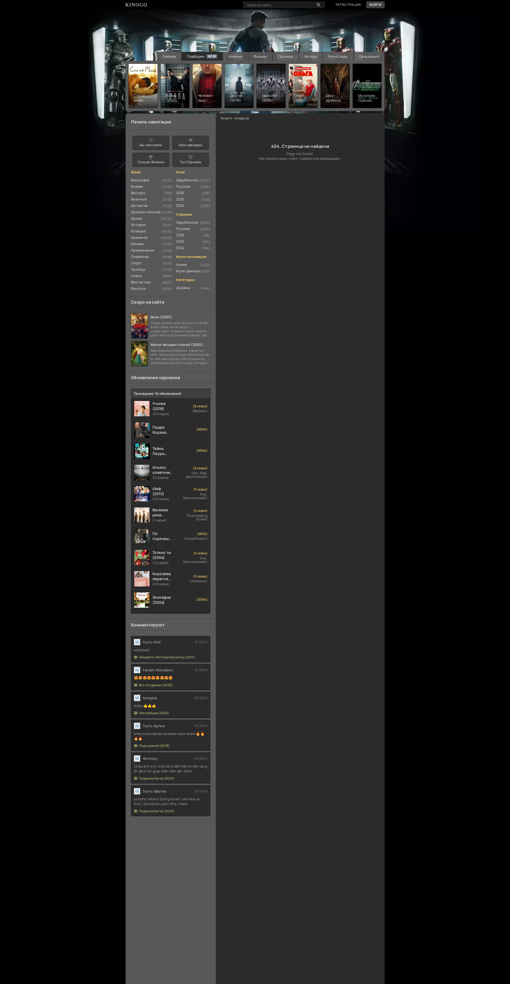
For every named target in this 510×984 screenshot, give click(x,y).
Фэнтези (138, 288)
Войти (375, 4)
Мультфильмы (188, 271)
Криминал (139, 237)
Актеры (310, 56)
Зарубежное (187, 180)
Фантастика (141, 282)
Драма (136, 218)
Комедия (138, 231)
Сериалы (285, 56)
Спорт (136, 263)
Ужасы (136, 275)
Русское (183, 186)
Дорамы (183, 287)
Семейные (140, 256)
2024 (180, 205)
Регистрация (348, 4)
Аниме (181, 264)
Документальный (146, 212)
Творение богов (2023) (156, 778)
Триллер (138, 269)
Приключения (142, 250)
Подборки (195, 56)
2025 (180, 199)
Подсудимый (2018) (154, 745)
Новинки (235, 56)
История (138, 224)
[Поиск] (318, 4)
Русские (183, 228)
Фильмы (260, 56)
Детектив (139, 205)
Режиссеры (337, 56)
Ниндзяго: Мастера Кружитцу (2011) (167, 657)
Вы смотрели (151, 145)
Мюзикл (137, 243)
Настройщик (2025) (154, 713)
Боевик (137, 186)
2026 (180, 192)
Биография (140, 180)
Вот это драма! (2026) (156, 685)
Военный (138, 199)
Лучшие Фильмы (150, 162)
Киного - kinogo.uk (235, 118)
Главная (169, 56)
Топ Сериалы (191, 162)
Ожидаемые (369, 56)
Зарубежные (187, 222)
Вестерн (138, 192)
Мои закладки (190, 145)
